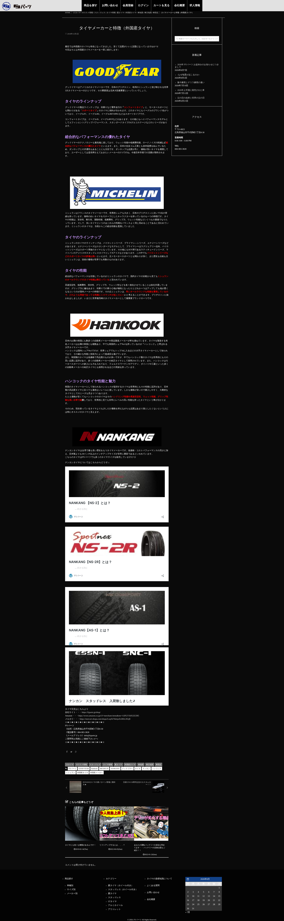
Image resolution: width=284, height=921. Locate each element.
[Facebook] (67, 752)
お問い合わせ (110, 5)
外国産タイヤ (130, 765)
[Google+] (76, 752)
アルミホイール (115, 905)
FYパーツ (72, 769)
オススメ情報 (81, 765)
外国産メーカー (96, 773)
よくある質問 (153, 885)
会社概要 (179, 5)
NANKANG (115, 769)
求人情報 (194, 5)
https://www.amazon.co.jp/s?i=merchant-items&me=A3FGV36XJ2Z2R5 (108, 716)
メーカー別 (72, 893)
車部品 (158, 765)
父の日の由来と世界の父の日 (191, 98)
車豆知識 (149, 765)
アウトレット (114, 909)
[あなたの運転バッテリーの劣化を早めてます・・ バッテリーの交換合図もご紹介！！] (151, 823)
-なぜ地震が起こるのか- (188, 75)
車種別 (70, 885)
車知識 (140, 765)
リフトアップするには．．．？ (112, 845)
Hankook (94, 769)
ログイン (143, 5)
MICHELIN (104, 769)
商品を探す (90, 5)
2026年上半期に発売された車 (190, 90)
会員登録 (128, 5)
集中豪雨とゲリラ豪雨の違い (191, 82)
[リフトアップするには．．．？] (117, 823)
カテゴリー (111, 879)
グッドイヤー (127, 769)
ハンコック (156, 769)
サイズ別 (71, 889)
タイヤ (138, 769)
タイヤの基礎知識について (159, 879)
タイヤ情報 (107, 765)
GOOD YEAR (84, 769)
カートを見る (161, 5)
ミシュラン (70, 773)
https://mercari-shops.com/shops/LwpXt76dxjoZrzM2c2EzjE (105, 719)
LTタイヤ (69, 765)
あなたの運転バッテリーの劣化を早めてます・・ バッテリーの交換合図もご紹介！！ (149, 847)
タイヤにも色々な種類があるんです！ (80, 845)
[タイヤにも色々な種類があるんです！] (82, 823)
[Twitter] (71, 752)
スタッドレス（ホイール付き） (123, 889)
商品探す (69, 879)
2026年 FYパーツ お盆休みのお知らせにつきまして (197, 66)
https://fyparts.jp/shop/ (91, 712)
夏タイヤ (118, 765)
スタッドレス (95, 765)
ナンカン (146, 769)
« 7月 (187, 912)
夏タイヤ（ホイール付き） (120, 885)
